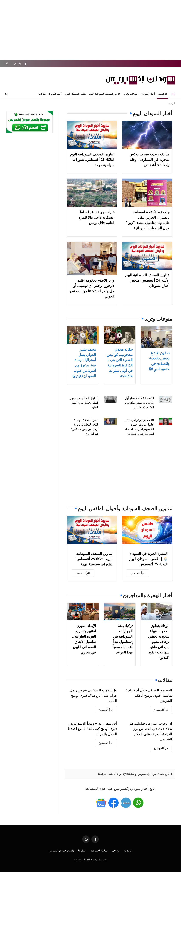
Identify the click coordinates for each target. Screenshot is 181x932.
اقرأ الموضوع (161, 709)
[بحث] (7, 94)
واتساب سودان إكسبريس (61, 850)
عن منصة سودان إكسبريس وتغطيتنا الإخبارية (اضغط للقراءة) (133, 774)
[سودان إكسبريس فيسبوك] (113, 802)
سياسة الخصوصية (99, 850)
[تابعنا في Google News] (101, 802)
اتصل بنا (82, 850)
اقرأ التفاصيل (137, 573)
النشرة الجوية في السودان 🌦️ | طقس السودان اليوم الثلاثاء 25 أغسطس (148, 558)
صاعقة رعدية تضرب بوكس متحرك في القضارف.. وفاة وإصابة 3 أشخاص (150, 159)
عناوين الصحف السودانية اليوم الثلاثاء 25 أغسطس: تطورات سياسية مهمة (92, 159)
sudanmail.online (83, 859)
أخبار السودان (148, 93)
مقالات (42, 93)
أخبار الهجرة (55, 93)
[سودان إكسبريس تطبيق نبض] (126, 802)
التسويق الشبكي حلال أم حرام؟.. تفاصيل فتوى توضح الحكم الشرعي (148, 695)
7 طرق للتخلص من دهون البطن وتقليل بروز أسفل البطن (84, 402)
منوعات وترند (131, 93)
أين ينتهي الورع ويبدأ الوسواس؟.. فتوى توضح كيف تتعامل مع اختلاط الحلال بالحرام (92, 728)
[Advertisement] (90, 30)
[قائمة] (173, 94)
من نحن (116, 850)
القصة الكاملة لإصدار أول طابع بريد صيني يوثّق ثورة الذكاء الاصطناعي (139, 402)
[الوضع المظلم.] (7, 63)
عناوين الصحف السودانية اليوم (104, 93)
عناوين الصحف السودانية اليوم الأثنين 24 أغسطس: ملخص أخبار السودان (147, 280)
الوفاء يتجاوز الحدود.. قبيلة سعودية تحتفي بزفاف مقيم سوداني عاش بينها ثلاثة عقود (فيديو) (159, 641)
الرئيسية (162, 93)
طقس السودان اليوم (75, 93)
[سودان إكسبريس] (140, 80)
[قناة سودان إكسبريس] (138, 802)
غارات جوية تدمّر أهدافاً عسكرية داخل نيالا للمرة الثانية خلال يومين (96, 217)
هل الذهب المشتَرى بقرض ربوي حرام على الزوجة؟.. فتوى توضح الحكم (93, 695)
